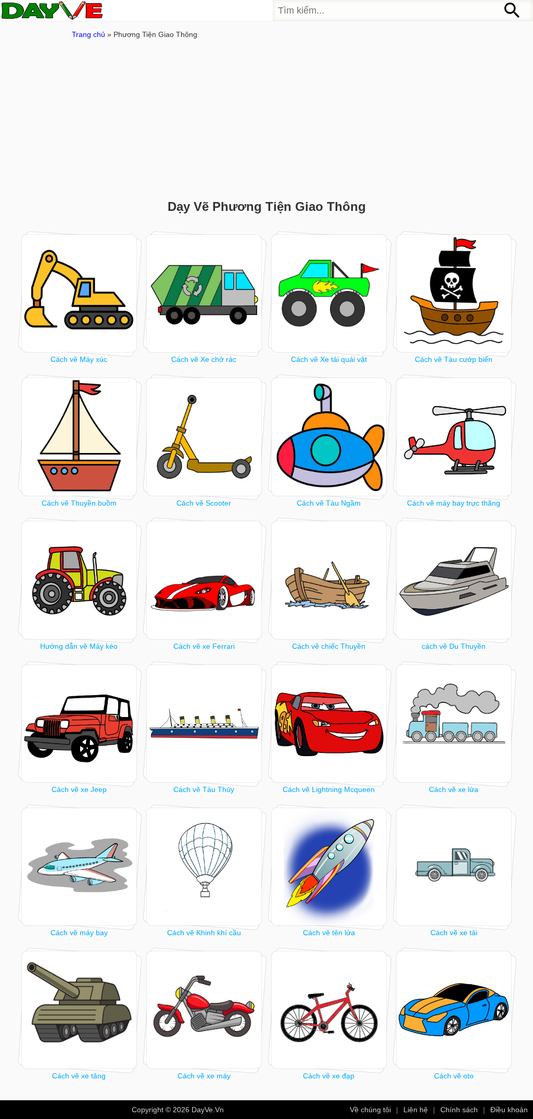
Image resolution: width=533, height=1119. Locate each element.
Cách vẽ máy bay (79, 932)
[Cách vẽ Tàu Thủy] (204, 723)
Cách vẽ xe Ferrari (204, 646)
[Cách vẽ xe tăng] (79, 1009)
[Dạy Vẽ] (52, 10)
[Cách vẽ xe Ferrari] (204, 579)
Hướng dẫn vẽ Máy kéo (79, 646)
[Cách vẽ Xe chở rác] (204, 293)
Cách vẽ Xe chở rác (203, 359)
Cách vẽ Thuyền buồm (79, 503)
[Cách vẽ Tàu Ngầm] (329, 436)
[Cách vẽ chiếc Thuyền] (329, 579)
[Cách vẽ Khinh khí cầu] (204, 866)
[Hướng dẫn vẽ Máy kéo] (79, 579)
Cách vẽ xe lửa (453, 789)
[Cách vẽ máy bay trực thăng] (454, 436)
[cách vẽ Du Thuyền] (454, 579)
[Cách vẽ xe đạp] (329, 1009)
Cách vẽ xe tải (453, 932)
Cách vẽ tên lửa (329, 932)
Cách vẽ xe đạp (328, 1076)
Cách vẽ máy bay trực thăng (453, 503)
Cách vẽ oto (454, 1076)
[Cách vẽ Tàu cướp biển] (454, 293)
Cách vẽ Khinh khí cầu (204, 932)
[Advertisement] (277, 121)
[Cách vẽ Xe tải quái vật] (329, 293)
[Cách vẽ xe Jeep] (79, 723)
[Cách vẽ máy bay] (79, 866)
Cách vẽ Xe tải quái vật (329, 359)
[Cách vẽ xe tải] (454, 866)
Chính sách (459, 1109)
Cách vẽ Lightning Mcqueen (329, 789)
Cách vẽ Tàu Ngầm (329, 503)
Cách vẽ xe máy (204, 1076)
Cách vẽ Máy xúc (78, 359)
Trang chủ (88, 34)
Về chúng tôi (370, 1109)
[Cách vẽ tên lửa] (329, 866)
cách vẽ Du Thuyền (454, 646)
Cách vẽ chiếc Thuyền (328, 646)
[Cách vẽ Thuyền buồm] (79, 436)
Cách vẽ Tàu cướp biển (453, 359)
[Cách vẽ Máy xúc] (79, 293)
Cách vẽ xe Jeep (79, 789)
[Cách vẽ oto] (454, 1009)
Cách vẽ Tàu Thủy (203, 789)
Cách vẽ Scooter (203, 503)
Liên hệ (415, 1109)
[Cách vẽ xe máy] (204, 1009)
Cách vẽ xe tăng (79, 1076)
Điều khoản (509, 1109)
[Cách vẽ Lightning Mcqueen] (329, 723)
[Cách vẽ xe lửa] (454, 723)
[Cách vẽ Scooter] (204, 436)
